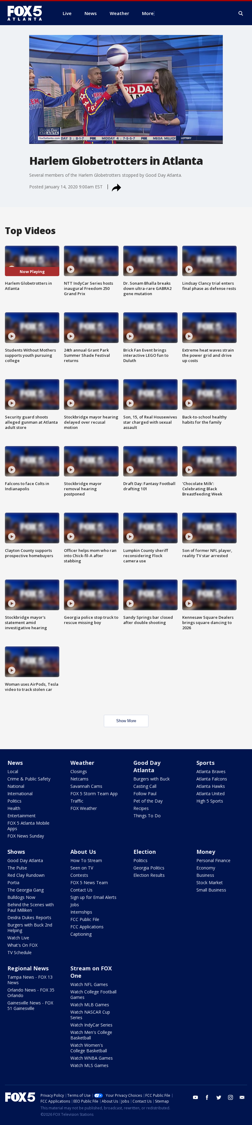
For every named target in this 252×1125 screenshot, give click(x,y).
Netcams (79, 779)
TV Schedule (19, 952)
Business (205, 875)
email (242, 1097)
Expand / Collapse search (241, 13)
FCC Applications (87, 927)
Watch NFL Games (89, 984)
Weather (82, 762)
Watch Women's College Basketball (88, 1048)
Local (12, 771)
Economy (205, 868)
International (20, 793)
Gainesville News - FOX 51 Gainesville (30, 1005)
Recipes (141, 808)
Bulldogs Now (21, 897)
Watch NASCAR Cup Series (90, 1014)
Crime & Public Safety (28, 779)
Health (13, 808)
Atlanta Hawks (210, 786)
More (148, 13)
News (15, 762)
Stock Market (209, 882)
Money (205, 851)
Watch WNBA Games (91, 1058)
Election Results (149, 875)
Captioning (81, 934)
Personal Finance (213, 860)
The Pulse (17, 868)
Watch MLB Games (89, 1004)
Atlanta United (210, 793)
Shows (16, 851)
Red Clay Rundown (26, 875)
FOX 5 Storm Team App (94, 793)
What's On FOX (22, 945)
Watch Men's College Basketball (91, 1035)
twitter (219, 1097)
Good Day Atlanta (146, 766)
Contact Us (81, 890)
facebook (207, 1097)
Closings (78, 771)
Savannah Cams (86, 786)
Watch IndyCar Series (91, 1025)
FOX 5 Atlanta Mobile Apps (28, 825)
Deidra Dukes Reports (29, 917)
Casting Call (144, 786)
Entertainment (21, 816)
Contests (79, 875)
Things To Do (147, 816)
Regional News (28, 968)
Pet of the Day (148, 801)
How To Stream (86, 860)
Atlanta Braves (211, 771)
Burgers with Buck (151, 779)
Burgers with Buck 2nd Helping (29, 927)
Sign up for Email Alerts (93, 897)
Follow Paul (144, 793)
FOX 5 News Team (89, 882)
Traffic (76, 801)
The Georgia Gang (25, 890)
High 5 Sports (209, 801)
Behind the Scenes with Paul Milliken (30, 907)
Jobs (74, 904)
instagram (230, 1097)
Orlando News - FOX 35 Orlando (30, 992)
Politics (14, 801)
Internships (81, 912)
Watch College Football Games (93, 994)
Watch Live (18, 938)
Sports (205, 762)
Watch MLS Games (89, 1065)
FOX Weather (83, 808)
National (15, 786)
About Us (83, 851)
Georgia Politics (148, 868)
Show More (126, 721)
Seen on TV (81, 868)
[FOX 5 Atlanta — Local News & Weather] (27, 13)
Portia (13, 882)
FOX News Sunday (25, 836)
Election (144, 851)
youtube (195, 1097)
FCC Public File (84, 919)
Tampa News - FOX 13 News (30, 979)
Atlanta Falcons (211, 779)
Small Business (211, 890)
